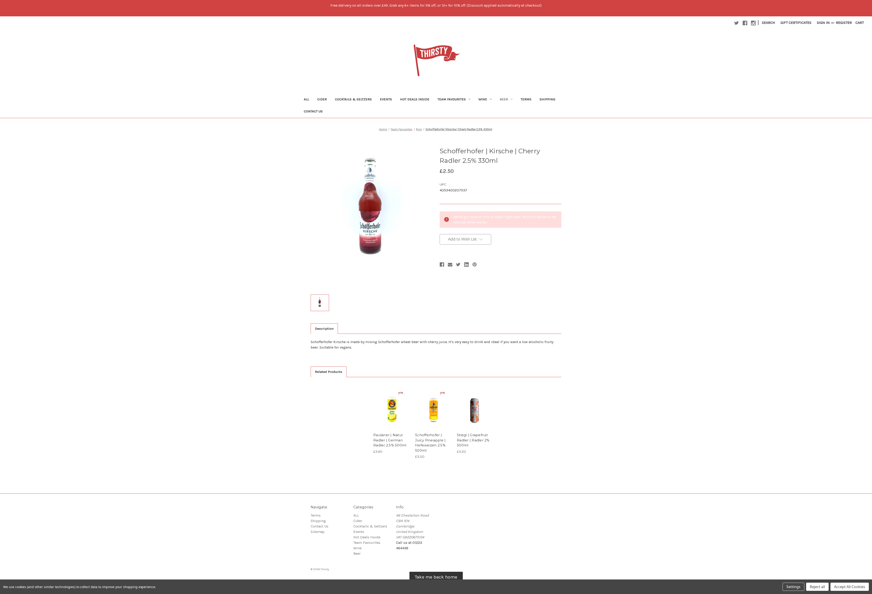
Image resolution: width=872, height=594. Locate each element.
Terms (526, 99)
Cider (322, 99)
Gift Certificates (795, 22)
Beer (504, 99)
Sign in (823, 22)
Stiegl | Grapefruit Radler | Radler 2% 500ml (473, 440)
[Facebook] (442, 264)
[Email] (450, 264)
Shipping (547, 99)
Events (386, 99)
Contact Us (313, 111)
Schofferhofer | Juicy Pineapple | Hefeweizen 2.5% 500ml (430, 443)
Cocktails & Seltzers (353, 99)
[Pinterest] (474, 264)
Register (844, 22)
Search (768, 22)
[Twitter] (458, 264)
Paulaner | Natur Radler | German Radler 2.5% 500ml (389, 440)
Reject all (817, 586)
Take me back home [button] (436, 577)
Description (324, 329)
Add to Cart (391, 411)
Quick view (391, 401)
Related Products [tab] (328, 372)
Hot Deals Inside (414, 99)
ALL (306, 99)
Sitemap (318, 532)
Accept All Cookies (849, 586)
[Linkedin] (466, 264)
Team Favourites (452, 99)
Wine (482, 99)
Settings (793, 586)
